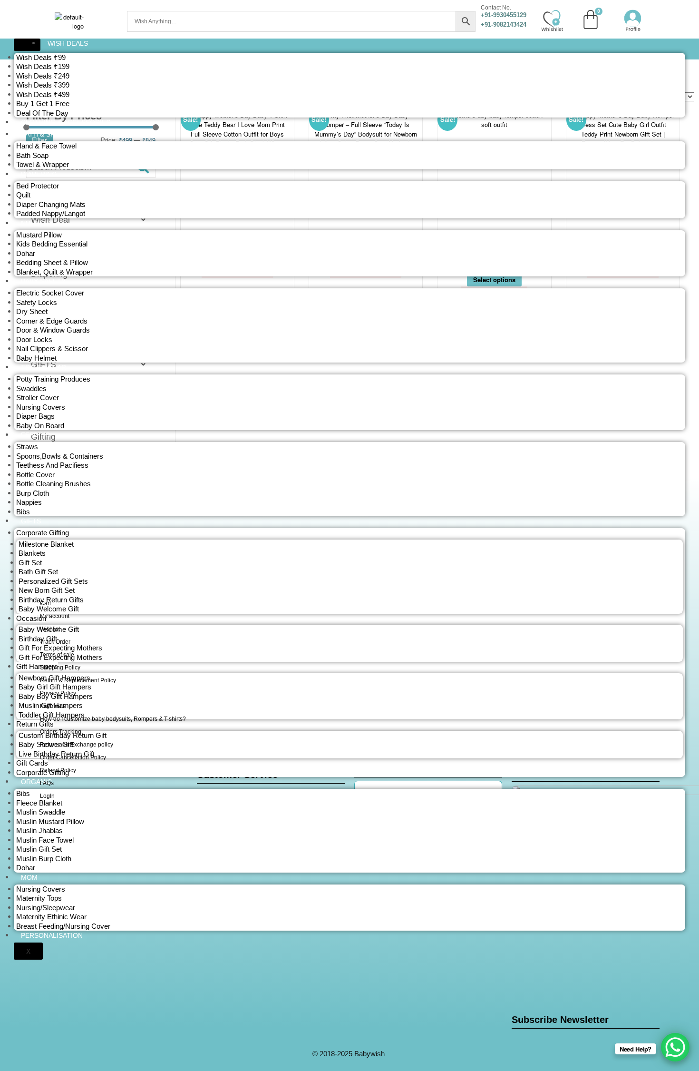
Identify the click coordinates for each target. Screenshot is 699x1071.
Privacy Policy (58, 693)
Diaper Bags (35, 416)
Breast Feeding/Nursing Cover (63, 926)
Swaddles (31, 388)
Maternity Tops (39, 898)
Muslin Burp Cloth (43, 859)
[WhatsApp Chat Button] (675, 1047)
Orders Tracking (60, 731)
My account (54, 616)
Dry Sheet (32, 311)
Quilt (23, 195)
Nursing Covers (40, 407)
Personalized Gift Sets (53, 581)
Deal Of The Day (42, 113)
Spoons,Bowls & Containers (59, 456)
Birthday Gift (38, 639)
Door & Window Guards (53, 330)
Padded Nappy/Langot (50, 213)
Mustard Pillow (39, 235)
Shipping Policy (60, 667)
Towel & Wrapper (42, 164)
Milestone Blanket (46, 544)
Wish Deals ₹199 (42, 66)
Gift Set (30, 563)
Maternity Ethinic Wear (51, 917)
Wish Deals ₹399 (42, 85)
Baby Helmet (36, 358)
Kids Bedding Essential (51, 244)
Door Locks (34, 339)
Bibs (23, 512)
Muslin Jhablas (39, 830)
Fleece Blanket (39, 803)
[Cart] (590, 19)
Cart (45, 603)
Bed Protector (37, 186)
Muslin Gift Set (39, 849)
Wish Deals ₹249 (42, 76)
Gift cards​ (32, 763)
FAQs (47, 783)
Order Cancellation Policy (73, 757)
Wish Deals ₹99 (41, 57)
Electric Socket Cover (50, 293)
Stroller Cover (37, 397)
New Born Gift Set (47, 590)
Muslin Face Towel (45, 840)
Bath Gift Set (38, 572)
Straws (27, 446)
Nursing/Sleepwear (45, 908)
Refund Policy (58, 770)
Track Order (55, 642)
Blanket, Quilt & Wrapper (54, 272)
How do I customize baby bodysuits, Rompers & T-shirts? (113, 719)
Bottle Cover (35, 475)
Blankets (32, 553)
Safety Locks (36, 302)
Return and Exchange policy (76, 744)
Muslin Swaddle (40, 812)
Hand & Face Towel (46, 146)
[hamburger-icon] (27, 45)
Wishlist (50, 629)
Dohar (25, 253)
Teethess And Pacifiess (52, 465)
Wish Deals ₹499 (42, 94)
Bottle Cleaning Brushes (53, 484)
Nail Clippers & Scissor (52, 348)
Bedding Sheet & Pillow (52, 262)
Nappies (29, 502)
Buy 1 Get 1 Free (42, 103)
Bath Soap (32, 155)
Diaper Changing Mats (51, 204)
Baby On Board (40, 426)
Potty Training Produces (53, 379)
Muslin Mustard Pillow (50, 821)
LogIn (47, 796)
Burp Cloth (32, 493)
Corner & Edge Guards (51, 321)
